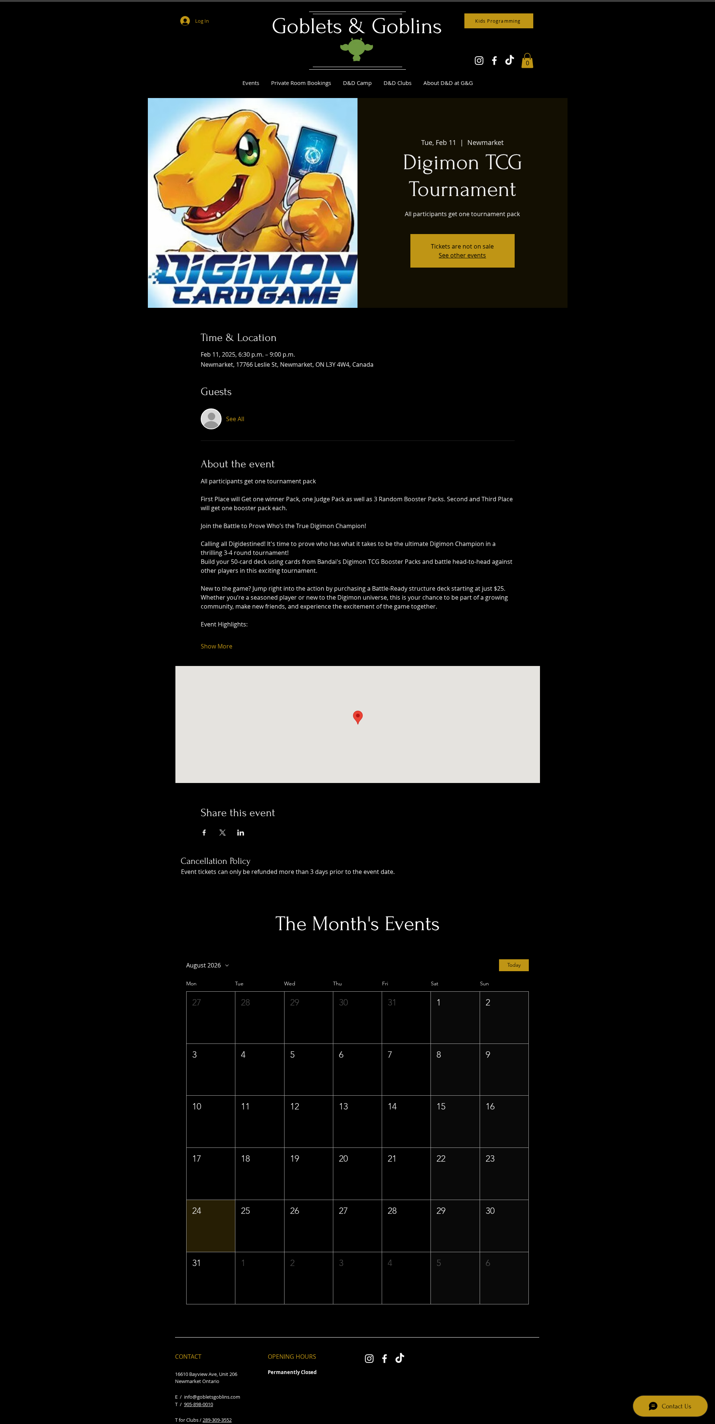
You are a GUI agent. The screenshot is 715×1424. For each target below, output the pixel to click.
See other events (462, 255)
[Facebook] (494, 60)
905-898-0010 (198, 1404)
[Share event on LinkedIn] (240, 833)
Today (514, 965)
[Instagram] (479, 60)
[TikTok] (509, 60)
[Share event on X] (222, 833)
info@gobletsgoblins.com (212, 1396)
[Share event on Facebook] (204, 833)
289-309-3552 (217, 1420)
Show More (216, 646)
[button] (527, 60)
